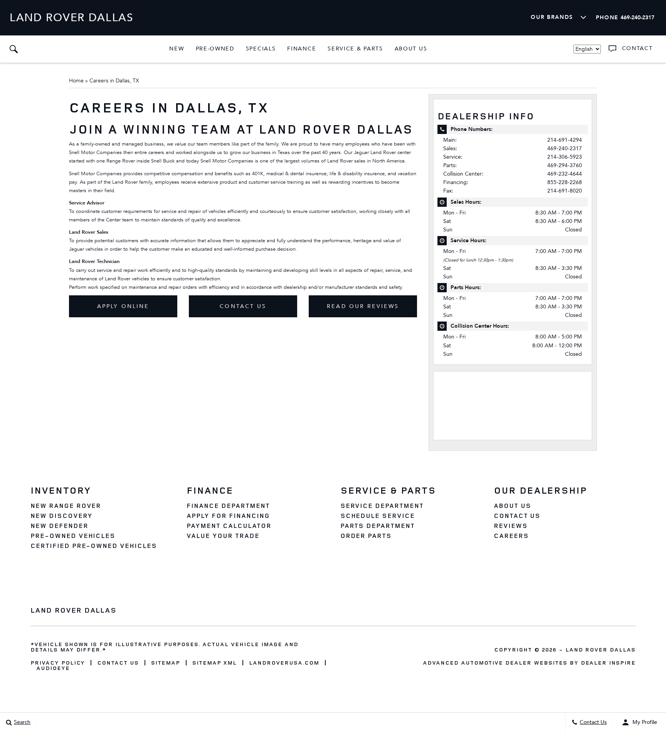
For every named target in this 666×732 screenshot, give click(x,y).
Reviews (511, 526)
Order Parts (366, 536)
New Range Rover (65, 506)
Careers (511, 536)
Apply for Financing (228, 516)
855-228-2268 (564, 182)
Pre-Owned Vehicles (72, 536)
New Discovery (61, 516)
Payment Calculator (229, 526)
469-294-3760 (564, 165)
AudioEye (53, 668)
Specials (261, 48)
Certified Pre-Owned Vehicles (93, 546)
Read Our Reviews (363, 306)
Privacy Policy (57, 662)
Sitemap (165, 662)
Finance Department (228, 506)
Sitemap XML (214, 662)
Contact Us (243, 306)
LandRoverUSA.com (284, 662)
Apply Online (123, 306)
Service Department (382, 506)
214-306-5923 (564, 157)
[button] (13, 48)
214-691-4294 (564, 140)
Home (76, 80)
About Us (411, 48)
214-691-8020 (564, 191)
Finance (301, 48)
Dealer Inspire (608, 662)
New (176, 48)
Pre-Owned (215, 48)
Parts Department (377, 526)
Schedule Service (377, 516)
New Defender (59, 526)
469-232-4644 (564, 174)
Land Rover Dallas (600, 649)
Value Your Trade (223, 536)
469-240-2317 (564, 148)
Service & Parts (355, 48)
